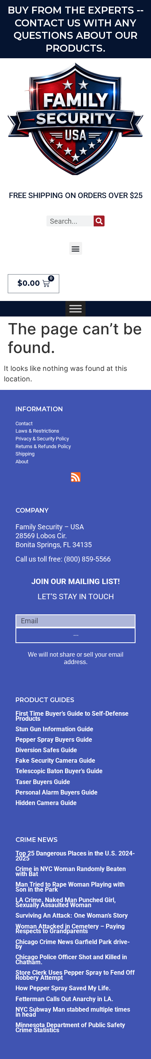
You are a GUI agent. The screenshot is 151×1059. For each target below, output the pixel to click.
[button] (75, 248)
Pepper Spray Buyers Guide (53, 739)
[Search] (99, 221)
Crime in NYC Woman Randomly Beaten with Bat (70, 871)
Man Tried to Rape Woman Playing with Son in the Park (70, 887)
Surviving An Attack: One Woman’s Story (71, 915)
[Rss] (76, 477)
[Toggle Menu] (75, 309)
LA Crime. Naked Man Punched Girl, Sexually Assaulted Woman (65, 902)
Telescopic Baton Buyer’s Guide (59, 771)
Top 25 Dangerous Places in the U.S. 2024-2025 (75, 856)
